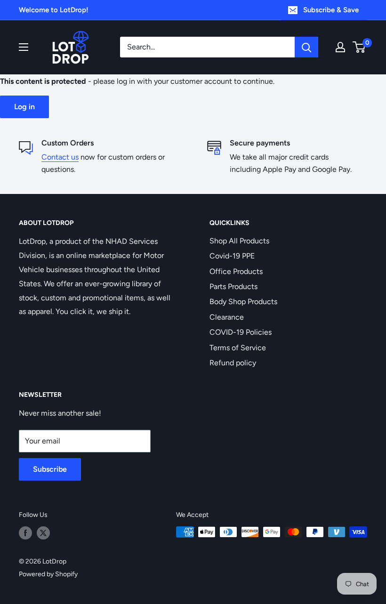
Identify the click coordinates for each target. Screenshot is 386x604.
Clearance (226, 317)
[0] (359, 47)
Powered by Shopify (48, 574)
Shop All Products (239, 240)
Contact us (60, 157)
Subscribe (50, 469)
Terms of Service (237, 347)
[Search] (306, 47)
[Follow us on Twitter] (43, 533)
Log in (24, 106)
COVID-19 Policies (240, 332)
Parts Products (233, 286)
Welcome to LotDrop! (53, 10)
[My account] (340, 47)
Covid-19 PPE (232, 255)
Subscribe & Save (331, 10)
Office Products (236, 271)
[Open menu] (23, 47)
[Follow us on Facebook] (25, 533)
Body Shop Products (243, 301)
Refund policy (232, 362)
